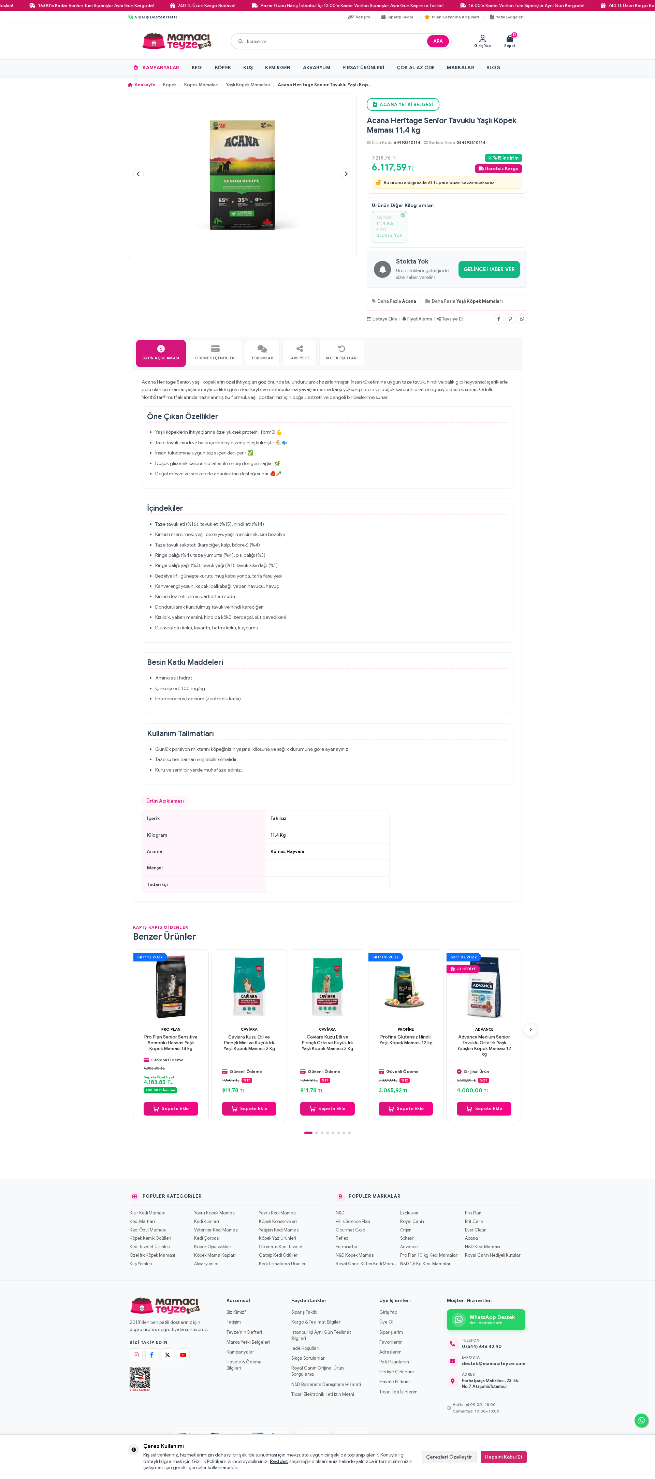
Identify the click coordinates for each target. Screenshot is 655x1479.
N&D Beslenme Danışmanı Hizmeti (326, 1384)
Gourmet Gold (350, 1230)
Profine (406, 1029)
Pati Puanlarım (394, 1362)
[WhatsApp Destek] (641, 1420)
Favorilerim (391, 1342)
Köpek (223, 67)
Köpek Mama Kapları (215, 1255)
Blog (493, 67)
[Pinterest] (510, 319)
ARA (438, 41)
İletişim (234, 1322)
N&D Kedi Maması (482, 1247)
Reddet (279, 1461)
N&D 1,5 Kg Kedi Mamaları (426, 1264)
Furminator (347, 1247)
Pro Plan (170, 1029)
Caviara (249, 1029)
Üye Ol (386, 1322)
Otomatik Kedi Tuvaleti (281, 1247)
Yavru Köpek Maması (214, 1213)
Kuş (248, 67)
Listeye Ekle (385, 319)
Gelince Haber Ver (489, 269)
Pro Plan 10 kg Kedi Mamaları (429, 1255)
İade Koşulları (305, 1348)
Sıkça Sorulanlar (308, 1358)
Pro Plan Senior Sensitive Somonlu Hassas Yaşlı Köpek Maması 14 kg (171, 1042)
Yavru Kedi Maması (277, 1213)
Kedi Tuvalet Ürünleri (150, 1247)
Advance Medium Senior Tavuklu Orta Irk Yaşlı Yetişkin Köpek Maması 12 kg (484, 1045)
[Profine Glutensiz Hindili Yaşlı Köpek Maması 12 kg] (405, 987)
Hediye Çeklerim (396, 1372)
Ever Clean (475, 1230)
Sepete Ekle (175, 1108)
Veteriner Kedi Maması (216, 1230)
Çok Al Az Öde (416, 67)
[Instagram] (136, 1354)
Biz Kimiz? (236, 1312)
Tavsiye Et (452, 319)
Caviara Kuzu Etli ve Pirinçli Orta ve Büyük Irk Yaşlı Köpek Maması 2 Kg (327, 1042)
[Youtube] (183, 1354)
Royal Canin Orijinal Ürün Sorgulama (317, 1371)
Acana (409, 301)
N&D (340, 1213)
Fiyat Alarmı (419, 319)
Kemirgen (277, 67)
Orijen (405, 1230)
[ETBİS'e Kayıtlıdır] (140, 1379)
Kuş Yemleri (141, 1264)
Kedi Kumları (206, 1221)
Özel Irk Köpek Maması (152, 1255)
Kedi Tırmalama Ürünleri (282, 1264)
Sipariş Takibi (304, 1312)
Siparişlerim (391, 1332)
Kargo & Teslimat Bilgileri (316, 1322)
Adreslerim (390, 1352)
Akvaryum (316, 67)
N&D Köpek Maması (355, 1255)
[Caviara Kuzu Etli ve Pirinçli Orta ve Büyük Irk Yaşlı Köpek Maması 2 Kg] (327, 987)
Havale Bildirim (394, 1382)
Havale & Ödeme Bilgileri (244, 1365)
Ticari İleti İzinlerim (398, 1392)
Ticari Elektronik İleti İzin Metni (322, 1394)
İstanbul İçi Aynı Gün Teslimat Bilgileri (321, 1335)
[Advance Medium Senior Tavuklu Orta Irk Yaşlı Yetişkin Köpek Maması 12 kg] (484, 987)
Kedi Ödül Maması (148, 1230)
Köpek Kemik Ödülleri (150, 1238)
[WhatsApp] (522, 319)
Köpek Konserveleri (277, 1221)
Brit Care (474, 1221)
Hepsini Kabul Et (503, 1457)
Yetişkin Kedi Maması (279, 1230)
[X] (167, 1354)
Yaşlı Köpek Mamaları (248, 85)
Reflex (342, 1238)
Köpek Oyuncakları (212, 1247)
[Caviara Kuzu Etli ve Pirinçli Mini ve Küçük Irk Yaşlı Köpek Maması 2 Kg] (249, 987)
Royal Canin (412, 1221)
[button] (138, 173)
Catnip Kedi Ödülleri (278, 1255)
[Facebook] (499, 319)
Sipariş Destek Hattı (156, 16)
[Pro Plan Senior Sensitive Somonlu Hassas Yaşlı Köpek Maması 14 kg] (170, 987)
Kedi (197, 67)
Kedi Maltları (142, 1221)
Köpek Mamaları (201, 85)
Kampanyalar (161, 67)
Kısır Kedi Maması (147, 1213)
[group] (242, 174)
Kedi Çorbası (207, 1238)
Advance (484, 1029)
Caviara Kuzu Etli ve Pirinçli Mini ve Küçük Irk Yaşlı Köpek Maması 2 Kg (249, 1042)
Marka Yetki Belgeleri (248, 1342)
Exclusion (409, 1213)
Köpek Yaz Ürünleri (277, 1238)
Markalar (460, 67)
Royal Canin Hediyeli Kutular (493, 1255)
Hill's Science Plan (353, 1221)
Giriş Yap (388, 1312)
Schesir (407, 1238)
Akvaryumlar (206, 1264)
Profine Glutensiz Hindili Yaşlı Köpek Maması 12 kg (406, 1039)
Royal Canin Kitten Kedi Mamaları (366, 1264)
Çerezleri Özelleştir (449, 1457)
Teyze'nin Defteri (244, 1332)
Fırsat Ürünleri (363, 67)
